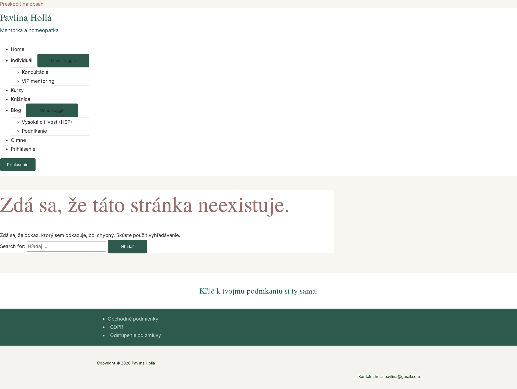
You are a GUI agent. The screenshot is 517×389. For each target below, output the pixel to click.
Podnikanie (34, 131)
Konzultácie (35, 72)
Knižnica (20, 99)
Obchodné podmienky (133, 319)
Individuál (21, 60)
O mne (18, 140)
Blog (16, 110)
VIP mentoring (38, 81)
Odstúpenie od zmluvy (135, 335)
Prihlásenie (23, 149)
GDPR (116, 327)
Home (17, 49)
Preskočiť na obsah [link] (22, 4)
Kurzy (17, 90)
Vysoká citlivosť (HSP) (47, 122)
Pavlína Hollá (26, 17)
